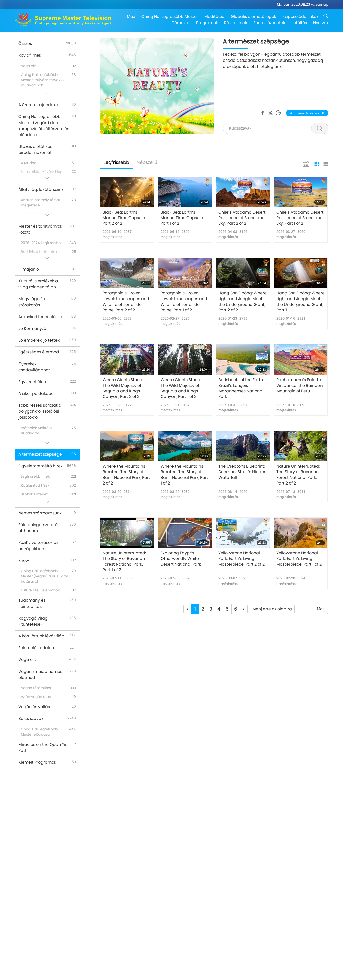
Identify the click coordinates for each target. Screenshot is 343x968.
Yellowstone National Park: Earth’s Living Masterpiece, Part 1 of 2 (299, 558)
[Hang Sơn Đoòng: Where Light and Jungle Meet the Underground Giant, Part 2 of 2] (243, 273)
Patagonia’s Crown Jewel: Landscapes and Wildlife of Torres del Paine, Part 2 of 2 (126, 301)
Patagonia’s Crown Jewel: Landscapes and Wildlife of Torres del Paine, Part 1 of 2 (184, 301)
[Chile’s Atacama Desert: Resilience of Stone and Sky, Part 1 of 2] (301, 192)
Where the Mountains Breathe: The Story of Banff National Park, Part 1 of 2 (184, 475)
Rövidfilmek (235, 23)
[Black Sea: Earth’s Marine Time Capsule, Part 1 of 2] (185, 192)
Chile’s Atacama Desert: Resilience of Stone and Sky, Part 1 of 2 (300, 218)
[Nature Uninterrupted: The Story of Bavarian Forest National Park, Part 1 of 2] (127, 533)
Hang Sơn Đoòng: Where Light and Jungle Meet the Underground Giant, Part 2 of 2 (242, 301)
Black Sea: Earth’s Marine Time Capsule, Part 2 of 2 (124, 218)
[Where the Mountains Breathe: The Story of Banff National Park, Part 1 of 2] (185, 446)
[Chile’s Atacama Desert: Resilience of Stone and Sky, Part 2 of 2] (243, 192)
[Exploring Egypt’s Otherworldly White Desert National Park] (185, 533)
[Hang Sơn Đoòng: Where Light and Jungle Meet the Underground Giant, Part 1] (301, 273)
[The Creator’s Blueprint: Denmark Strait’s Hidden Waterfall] (243, 446)
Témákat (181, 23)
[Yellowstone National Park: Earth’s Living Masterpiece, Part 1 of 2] (301, 533)
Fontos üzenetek (269, 23)
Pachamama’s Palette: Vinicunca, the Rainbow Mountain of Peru (299, 385)
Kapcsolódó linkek (300, 16)
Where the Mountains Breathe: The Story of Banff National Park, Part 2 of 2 (126, 475)
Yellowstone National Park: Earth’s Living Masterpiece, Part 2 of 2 (241, 558)
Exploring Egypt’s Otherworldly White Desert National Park (181, 558)
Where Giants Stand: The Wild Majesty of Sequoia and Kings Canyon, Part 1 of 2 (181, 388)
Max (131, 16)
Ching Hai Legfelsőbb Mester (169, 16)
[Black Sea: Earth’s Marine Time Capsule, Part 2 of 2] (127, 192)
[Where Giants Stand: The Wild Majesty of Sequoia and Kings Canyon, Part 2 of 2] (127, 359)
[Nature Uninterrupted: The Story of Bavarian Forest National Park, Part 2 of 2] (301, 446)
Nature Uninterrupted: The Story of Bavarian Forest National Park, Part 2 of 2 (298, 475)
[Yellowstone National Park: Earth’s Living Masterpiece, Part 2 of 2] (243, 533)
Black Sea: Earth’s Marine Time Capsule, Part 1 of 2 (182, 218)
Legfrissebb (116, 162)
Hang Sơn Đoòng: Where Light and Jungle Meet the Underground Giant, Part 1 (300, 301)
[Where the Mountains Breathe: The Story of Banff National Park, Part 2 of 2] (127, 446)
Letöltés (299, 23)
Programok (207, 23)
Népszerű (147, 162)
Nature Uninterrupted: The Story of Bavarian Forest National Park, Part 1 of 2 (124, 561)
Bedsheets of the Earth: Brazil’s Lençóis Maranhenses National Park (241, 388)
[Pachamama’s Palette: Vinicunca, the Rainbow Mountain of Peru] (301, 359)
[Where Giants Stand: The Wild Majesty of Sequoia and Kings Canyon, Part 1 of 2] (185, 359)
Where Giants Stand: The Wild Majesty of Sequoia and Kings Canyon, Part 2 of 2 (123, 388)
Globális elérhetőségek (253, 16)
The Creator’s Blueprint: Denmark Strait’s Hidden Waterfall (242, 472)
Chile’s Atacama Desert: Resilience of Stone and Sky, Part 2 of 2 (242, 218)
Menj (321, 609)
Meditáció (214, 16)
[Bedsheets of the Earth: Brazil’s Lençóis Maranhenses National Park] (243, 359)
